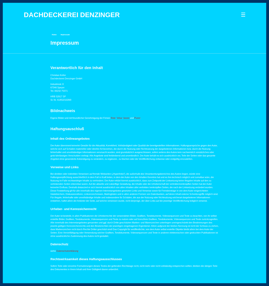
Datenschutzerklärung (67, 251)
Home (54, 35)
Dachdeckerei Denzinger (72, 15)
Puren (137, 118)
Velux (119, 118)
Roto (113, 118)
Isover (126, 118)
